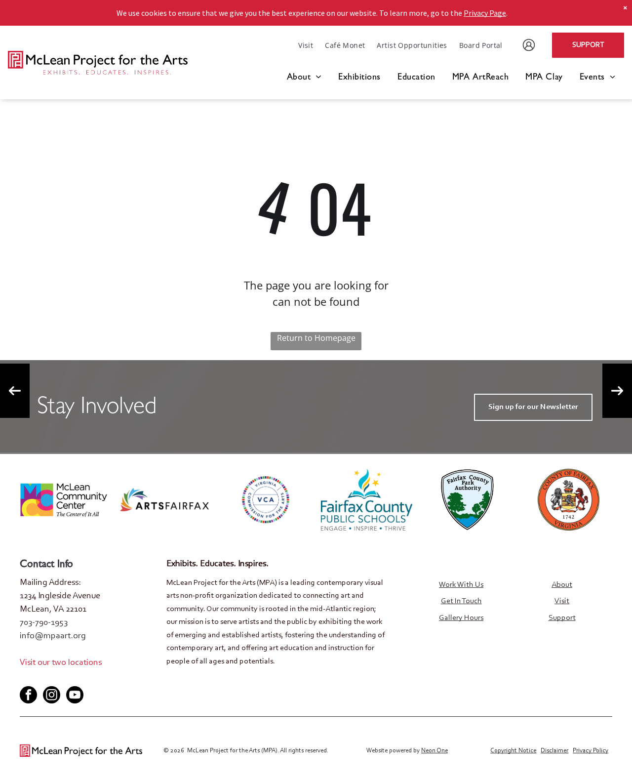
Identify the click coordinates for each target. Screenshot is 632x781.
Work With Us (461, 585)
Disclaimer (554, 750)
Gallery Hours (461, 618)
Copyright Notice (513, 750)
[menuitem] (305, 45)
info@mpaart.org (53, 636)
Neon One (434, 750)
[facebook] (27, 678)
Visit (561, 601)
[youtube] (59, 678)
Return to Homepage (316, 337)
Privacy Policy (590, 750)
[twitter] (43, 678)
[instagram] (51, 696)
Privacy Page (485, 13)
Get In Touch (461, 601)
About (562, 585)
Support (562, 618)
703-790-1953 (44, 622)
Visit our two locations (61, 662)
